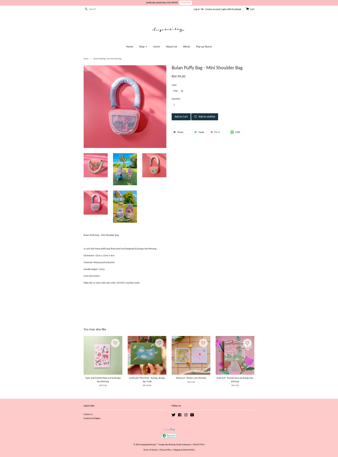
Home (129, 46)
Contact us (88, 414)
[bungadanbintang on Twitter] (174, 416)
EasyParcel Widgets (92, 418)
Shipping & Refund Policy (184, 450)
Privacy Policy (165, 450)
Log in (197, 9)
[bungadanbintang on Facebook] (180, 416)
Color (174, 85)
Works (186, 46)
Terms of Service (150, 450)
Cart (252, 9)
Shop (142, 46)
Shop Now (186, 2)
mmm (156, 46)
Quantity (176, 99)
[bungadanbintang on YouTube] (192, 416)
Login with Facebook (231, 9)
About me (171, 46)
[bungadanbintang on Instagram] (186, 416)
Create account (212, 9)
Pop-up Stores (204, 46)
